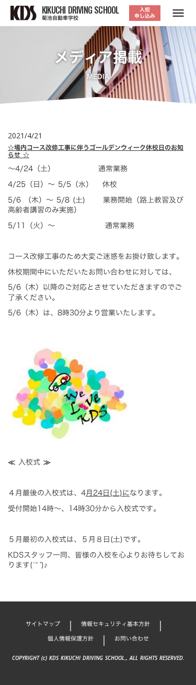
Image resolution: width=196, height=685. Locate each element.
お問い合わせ (131, 639)
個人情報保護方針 (71, 639)
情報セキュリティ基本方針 (115, 624)
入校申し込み (144, 13)
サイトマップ (43, 624)
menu (178, 13)
